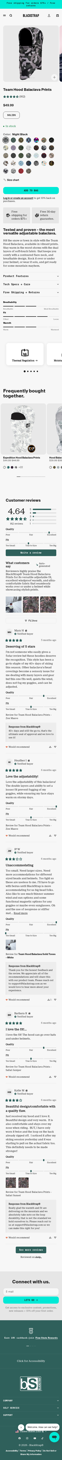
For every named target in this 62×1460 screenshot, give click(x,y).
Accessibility (12, 1451)
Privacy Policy (34, 1451)
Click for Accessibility (31, 1361)
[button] (11, 180)
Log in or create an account (18, 198)
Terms (23, 1451)
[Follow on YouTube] (35, 1438)
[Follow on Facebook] (19, 1438)
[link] (14, 96)
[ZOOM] (54, 77)
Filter (32, 620)
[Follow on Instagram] (27, 1438)
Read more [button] (21, 913)
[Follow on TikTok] (42, 1438)
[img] (45, 565)
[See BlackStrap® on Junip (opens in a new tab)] (38, 1257)
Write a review (31, 552)
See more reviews (31, 1249)
